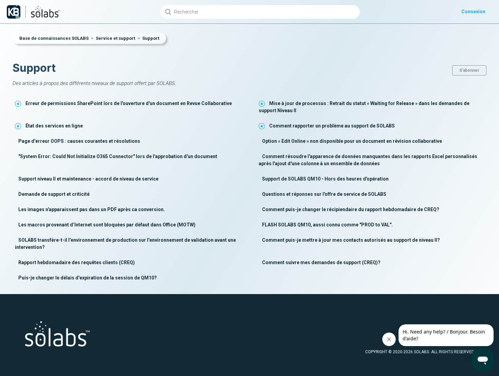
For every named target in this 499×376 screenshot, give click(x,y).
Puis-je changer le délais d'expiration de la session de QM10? (87, 277)
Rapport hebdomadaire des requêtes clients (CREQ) (76, 262)
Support (150, 38)
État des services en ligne (54, 126)
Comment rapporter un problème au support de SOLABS (332, 126)
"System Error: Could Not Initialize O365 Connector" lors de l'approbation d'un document (117, 156)
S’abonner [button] (469, 70)
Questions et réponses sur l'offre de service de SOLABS (324, 194)
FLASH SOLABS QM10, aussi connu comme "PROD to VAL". (327, 224)
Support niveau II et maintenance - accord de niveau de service (88, 179)
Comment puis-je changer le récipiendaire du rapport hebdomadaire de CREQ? (350, 209)
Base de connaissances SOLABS (54, 38)
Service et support (115, 38)
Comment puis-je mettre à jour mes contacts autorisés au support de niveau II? (351, 240)
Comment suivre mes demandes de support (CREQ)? (321, 262)
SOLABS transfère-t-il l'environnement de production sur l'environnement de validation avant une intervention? (125, 243)
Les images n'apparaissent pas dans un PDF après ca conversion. (91, 209)
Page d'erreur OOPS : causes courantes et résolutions (79, 141)
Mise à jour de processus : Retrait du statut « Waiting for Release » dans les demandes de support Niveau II (364, 107)
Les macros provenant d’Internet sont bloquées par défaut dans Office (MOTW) (107, 224)
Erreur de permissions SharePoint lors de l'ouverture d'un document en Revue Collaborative (128, 103)
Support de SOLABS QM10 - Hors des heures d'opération (325, 179)
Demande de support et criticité (54, 194)
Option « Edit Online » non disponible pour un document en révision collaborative (352, 141)
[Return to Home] (13, 12)
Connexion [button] (473, 11)
